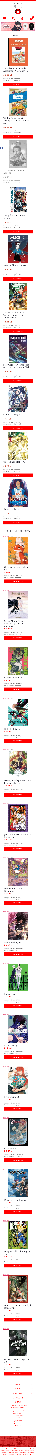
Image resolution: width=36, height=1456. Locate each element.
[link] (18, 26)
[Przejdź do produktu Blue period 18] (18, 1080)
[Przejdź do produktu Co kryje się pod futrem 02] (18, 550)
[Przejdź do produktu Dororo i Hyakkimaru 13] (18, 1183)
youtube (18, 1425)
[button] (4, 18)
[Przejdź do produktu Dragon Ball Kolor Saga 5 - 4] (18, 1235)
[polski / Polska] (15, 8)
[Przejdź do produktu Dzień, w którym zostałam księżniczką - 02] (18, 764)
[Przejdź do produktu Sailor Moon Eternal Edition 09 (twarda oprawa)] (18, 604)
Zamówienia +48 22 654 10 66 (18, 1405)
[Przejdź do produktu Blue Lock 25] (18, 1029)
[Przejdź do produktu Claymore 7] (18, 1132)
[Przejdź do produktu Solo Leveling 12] (18, 926)
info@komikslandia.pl (18, 1407)
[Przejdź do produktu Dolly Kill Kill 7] (18, 712)
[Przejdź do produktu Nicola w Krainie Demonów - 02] (18, 872)
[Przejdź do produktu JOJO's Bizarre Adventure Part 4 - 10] (18, 818)
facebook (19, 1422)
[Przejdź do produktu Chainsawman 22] (18, 661)
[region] (18, 26)
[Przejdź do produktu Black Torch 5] (18, 977)
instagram (19, 1424)
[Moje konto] (22, 18)
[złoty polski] (19, 8)
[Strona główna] (18, 11)
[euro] (21, 8)
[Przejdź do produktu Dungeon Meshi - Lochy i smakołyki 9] (18, 1289)
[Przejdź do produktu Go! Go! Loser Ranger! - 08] (18, 1343)
